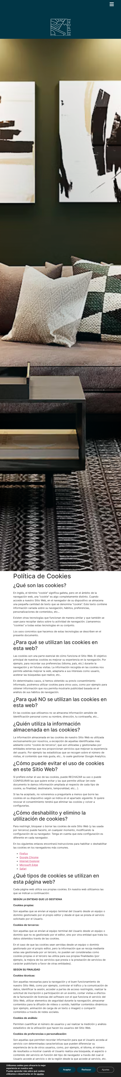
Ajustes (105, 1069)
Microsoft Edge (29, 864)
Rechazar (86, 1069)
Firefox (24, 853)
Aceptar (67, 1069)
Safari (23, 868)
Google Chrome (29, 857)
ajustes (40, 1074)
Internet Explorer (30, 861)
